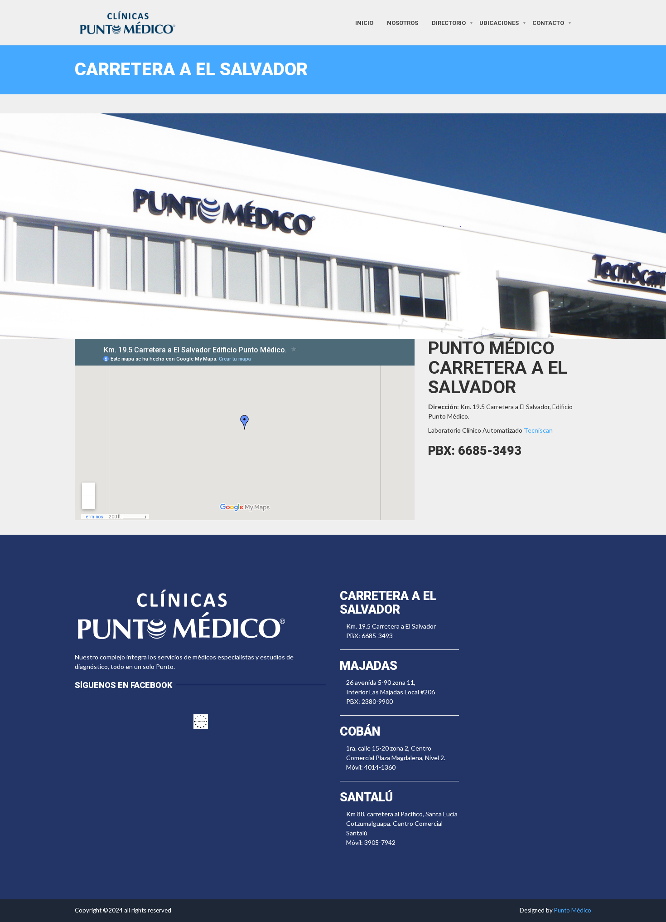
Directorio (449, 22)
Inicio (364, 22)
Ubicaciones (499, 22)
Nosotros (402, 22)
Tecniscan (538, 430)
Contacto (548, 22)
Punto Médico (572, 910)
